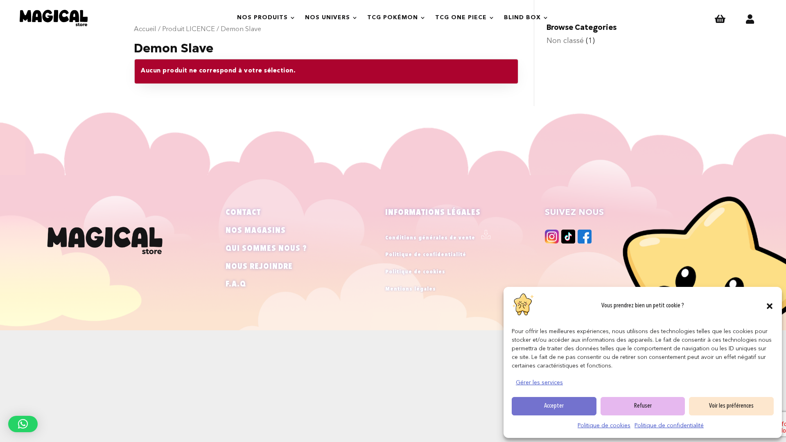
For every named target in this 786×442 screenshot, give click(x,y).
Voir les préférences (731, 406)
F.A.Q (236, 284)
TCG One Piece (461, 17)
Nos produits (262, 17)
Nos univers (327, 17)
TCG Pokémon (392, 17)
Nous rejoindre (259, 267)
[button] (770, 306)
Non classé (565, 41)
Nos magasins (256, 231)
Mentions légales (410, 289)
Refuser (643, 406)
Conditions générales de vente (430, 238)
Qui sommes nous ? (266, 249)
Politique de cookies (604, 425)
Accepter (554, 406)
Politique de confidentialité (669, 425)
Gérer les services (539, 383)
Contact (243, 213)
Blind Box (522, 17)
